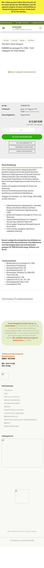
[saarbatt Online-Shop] (22, 28)
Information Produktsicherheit (17, 299)
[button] (5, 130)
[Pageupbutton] (37, 564)
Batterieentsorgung (11, 416)
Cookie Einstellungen (11, 426)
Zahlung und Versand (11, 397)
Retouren (7, 407)
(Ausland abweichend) (32, 111)
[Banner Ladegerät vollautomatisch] (22, 72)
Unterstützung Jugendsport (14, 413)
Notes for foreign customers (14, 410)
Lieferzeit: (6, 109)
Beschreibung (9, 165)
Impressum (8, 390)
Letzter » (31, 40)
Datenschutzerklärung (12, 400)
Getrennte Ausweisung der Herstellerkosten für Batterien (20, 421)
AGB (5, 393)
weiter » (23, 40)
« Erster (6, 40)
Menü (3, 28)
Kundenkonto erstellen (12, 403)
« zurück (14, 40)
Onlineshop (14, 540)
